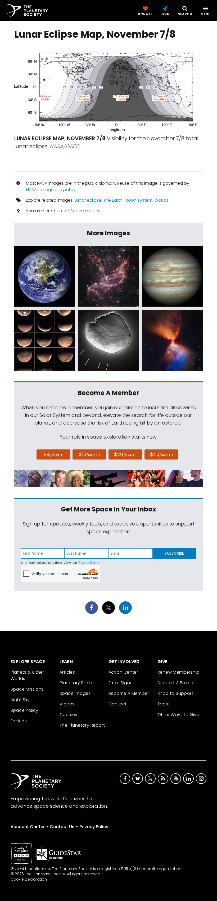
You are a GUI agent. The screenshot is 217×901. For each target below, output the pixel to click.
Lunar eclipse (88, 200)
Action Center (123, 672)
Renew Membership (178, 672)
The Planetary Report (82, 725)
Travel (163, 704)
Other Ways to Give (178, 715)
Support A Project (176, 683)
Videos (67, 704)
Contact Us (62, 827)
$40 (161, 454)
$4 (54, 454)
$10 (89, 454)
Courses (68, 715)
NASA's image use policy (51, 190)
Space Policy (24, 710)
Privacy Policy (88, 562)
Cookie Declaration (29, 879)
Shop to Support (175, 693)
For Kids (19, 721)
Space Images (85, 211)
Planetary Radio (77, 683)
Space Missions (27, 689)
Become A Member (128, 693)
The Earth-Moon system (127, 200)
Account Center (28, 827)
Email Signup (122, 683)
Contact (117, 704)
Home (60, 211)
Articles (67, 672)
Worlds (161, 200)
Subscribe (174, 553)
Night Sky (20, 700)
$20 (125, 454)
